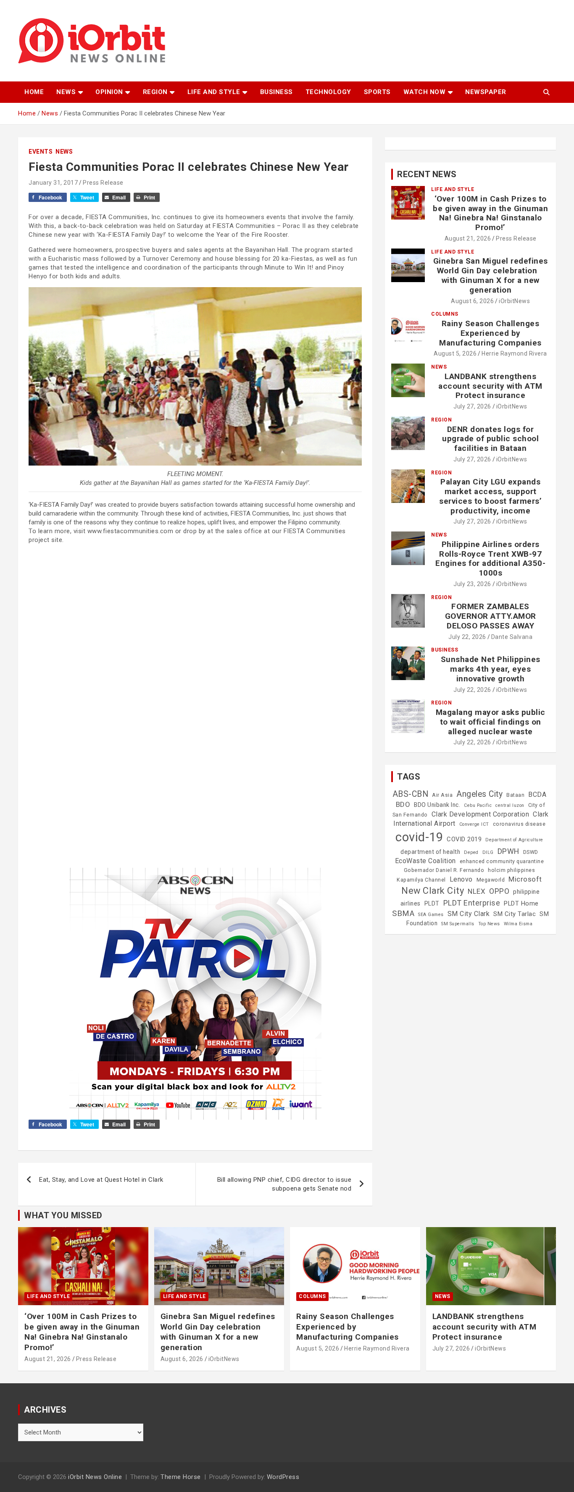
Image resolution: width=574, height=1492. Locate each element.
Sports (377, 92)
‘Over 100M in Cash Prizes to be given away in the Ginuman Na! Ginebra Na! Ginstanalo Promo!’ (490, 213)
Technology (328, 92)
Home (34, 92)
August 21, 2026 (468, 238)
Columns (444, 314)
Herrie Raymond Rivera (514, 353)
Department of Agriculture (514, 840)
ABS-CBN (410, 794)
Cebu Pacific (478, 805)
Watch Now (424, 92)
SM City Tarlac (514, 914)
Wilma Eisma (518, 924)
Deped (471, 852)
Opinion (109, 92)
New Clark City (432, 890)
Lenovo (461, 879)
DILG (488, 852)
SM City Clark (469, 914)
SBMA (403, 913)
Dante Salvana (512, 636)
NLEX (476, 891)
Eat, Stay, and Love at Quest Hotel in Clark (101, 1179)
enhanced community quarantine (502, 861)
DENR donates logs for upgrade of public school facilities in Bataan (490, 438)
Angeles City (479, 794)
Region (155, 92)
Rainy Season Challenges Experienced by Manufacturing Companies (490, 333)
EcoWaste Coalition (425, 861)
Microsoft (525, 879)
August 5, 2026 (455, 353)
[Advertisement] (195, 609)
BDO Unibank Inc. (437, 804)
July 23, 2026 (472, 584)
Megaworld (491, 880)
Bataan (515, 795)
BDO (403, 804)
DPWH (508, 851)
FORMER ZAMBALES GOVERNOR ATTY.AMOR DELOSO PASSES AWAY (490, 616)
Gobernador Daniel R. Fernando (444, 870)
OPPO (499, 891)
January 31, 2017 (53, 182)
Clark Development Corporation (480, 814)
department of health (430, 851)
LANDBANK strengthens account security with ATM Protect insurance (490, 386)
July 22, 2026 (467, 636)
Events (41, 151)
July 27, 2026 (472, 406)
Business (276, 92)
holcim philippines (511, 870)
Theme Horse (181, 1477)
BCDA (537, 794)
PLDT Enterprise (471, 902)
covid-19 (419, 837)
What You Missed (63, 1215)
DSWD (530, 852)
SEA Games (431, 914)
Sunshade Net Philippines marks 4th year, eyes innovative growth (490, 668)
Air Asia (442, 795)
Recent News (427, 174)
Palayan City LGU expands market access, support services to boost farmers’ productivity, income (490, 496)
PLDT (432, 903)
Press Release (103, 182)
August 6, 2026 (472, 301)
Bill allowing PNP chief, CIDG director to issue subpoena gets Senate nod (284, 1184)
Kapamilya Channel (421, 880)
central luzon (509, 805)
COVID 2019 (464, 839)
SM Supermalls (457, 924)
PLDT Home (521, 903)
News (66, 92)
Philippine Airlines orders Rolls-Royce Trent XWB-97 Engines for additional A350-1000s (490, 558)
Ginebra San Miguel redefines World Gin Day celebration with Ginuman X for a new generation (490, 275)
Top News (489, 924)
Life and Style (213, 92)
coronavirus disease (519, 824)
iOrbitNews (514, 301)
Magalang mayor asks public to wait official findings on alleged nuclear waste (490, 721)
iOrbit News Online (95, 1477)
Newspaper (485, 92)
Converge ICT (474, 824)
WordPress (283, 1477)
